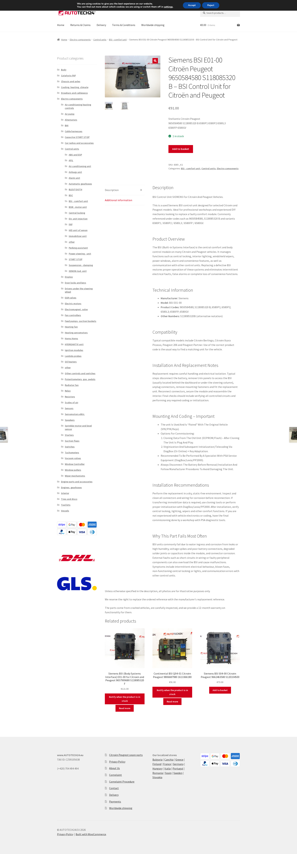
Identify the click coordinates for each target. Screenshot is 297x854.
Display (69, 276)
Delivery (101, 25)
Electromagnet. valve (76, 309)
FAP (71, 224)
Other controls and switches (80, 373)
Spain (168, 773)
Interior (65, 493)
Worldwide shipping (152, 25)
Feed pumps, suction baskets (80, 321)
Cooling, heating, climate (74, 87)
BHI (66, 125)
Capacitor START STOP (77, 137)
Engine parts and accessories (76, 481)
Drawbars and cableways (74, 92)
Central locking (77, 212)
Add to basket (180, 149)
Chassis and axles (70, 81)
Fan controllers (73, 315)
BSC (71, 195)
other (72, 241)
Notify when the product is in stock (124, 698)
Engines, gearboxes (71, 487)
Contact (114, 788)
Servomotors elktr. (75, 414)
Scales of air (71, 402)
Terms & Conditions (123, 25)
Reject (210, 5)
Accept (192, 5)
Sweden (177, 773)
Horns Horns (71, 338)
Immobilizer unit (78, 236)
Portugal (178, 768)
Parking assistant (78, 247)
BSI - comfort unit (118, 39)
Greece (179, 759)
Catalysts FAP (68, 75)
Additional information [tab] (118, 200)
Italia (167, 768)
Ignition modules (74, 350)
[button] (155, 60)
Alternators (71, 119)
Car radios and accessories (79, 143)
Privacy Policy (117, 761)
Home (60, 25)
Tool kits (65, 504)
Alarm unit (74, 177)
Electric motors (73, 303)
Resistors (70, 396)
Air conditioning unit (80, 166)
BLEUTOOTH (75, 189)
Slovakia (157, 777)
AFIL (71, 160)
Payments (115, 801)
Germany (178, 764)
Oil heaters (71, 361)
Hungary (157, 768)
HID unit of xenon (78, 230)
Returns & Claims (80, 25)
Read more (124, 708)
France (167, 764)
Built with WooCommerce (91, 834)
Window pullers (73, 469)
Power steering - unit (80, 253)
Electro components (80, 39)
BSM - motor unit (78, 207)
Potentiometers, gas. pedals (80, 379)
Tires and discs (69, 499)
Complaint (115, 775)
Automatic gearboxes (80, 183)
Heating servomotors (76, 332)
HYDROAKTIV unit (74, 344)
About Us (114, 768)
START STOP (75, 259)
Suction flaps (72, 440)
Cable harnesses (73, 131)
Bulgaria (157, 759)
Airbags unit (75, 172)
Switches (70, 446)
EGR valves (70, 297)
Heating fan (71, 326)
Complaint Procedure (121, 781)
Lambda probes (73, 356)
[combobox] (220, 13)
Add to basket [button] (220, 690)
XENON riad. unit (78, 271)
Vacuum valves (73, 458)
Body (63, 69)
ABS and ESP (75, 154)
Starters (69, 435)
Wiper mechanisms (75, 475)
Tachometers (72, 452)
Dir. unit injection (78, 218)
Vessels (65, 510)
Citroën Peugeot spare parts (126, 755)
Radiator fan (72, 385)
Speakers (70, 420)
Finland (156, 764)
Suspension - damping (81, 265)
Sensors (69, 408)
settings (168, 6)
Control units (99, 39)
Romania (157, 773)
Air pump (69, 113)
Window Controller (75, 464)
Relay (68, 390)
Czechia (168, 759)
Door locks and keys (75, 282)
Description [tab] (112, 190)
